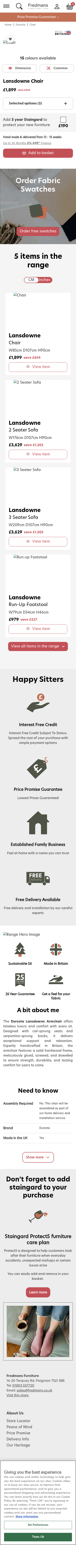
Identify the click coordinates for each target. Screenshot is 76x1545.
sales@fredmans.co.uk (34, 1390)
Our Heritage (18, 1445)
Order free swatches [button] (38, 231)
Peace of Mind (19, 1427)
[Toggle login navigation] (56, 6)
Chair (33, 25)
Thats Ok (38, 1537)
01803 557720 (23, 1385)
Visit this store (17, 1395)
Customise (60, 68)
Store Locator (18, 1421)
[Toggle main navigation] (6, 6)
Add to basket (41, 153)
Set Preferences (38, 1525)
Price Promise (18, 1433)
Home (8, 25)
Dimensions (23, 68)
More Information (27, 1516)
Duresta (20, 25)
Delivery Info (17, 1439)
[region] (38, 1502)
